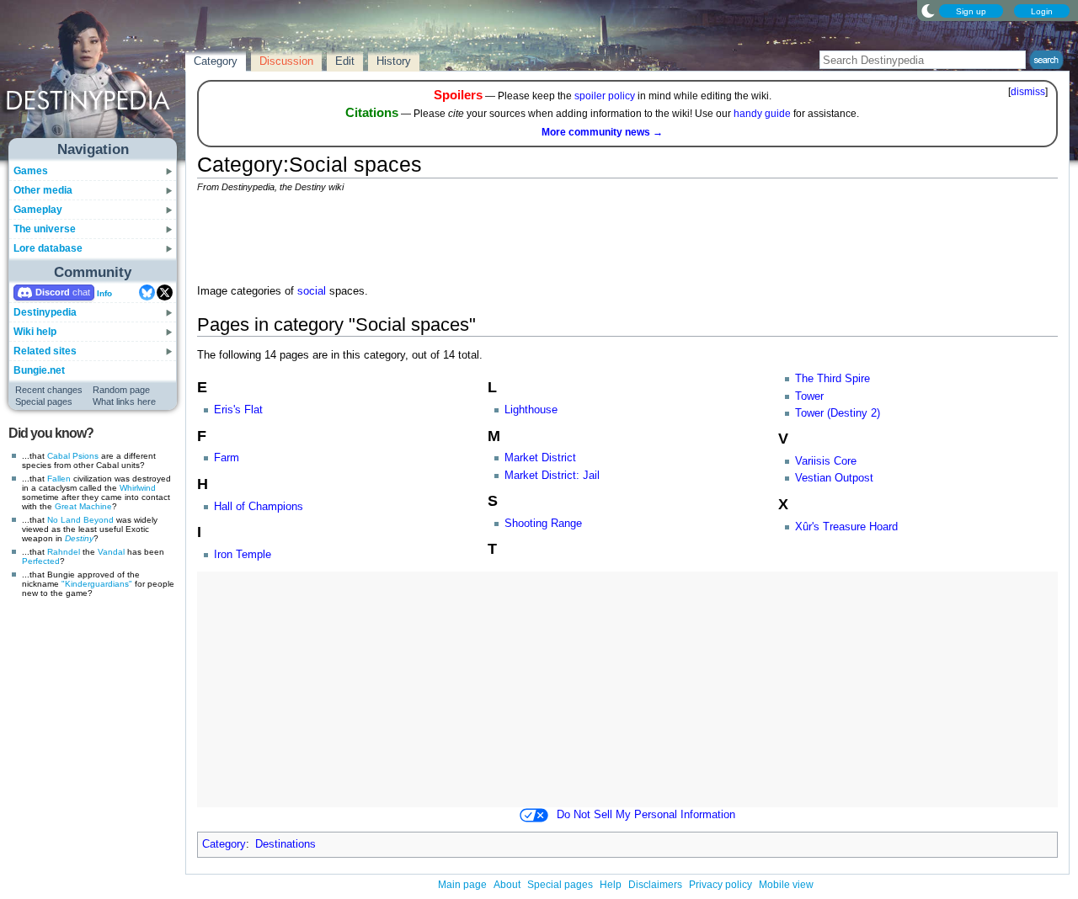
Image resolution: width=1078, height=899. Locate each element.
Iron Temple (242, 555)
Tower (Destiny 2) (837, 413)
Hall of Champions (258, 507)
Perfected (41, 561)
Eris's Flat (238, 410)
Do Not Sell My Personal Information (646, 815)
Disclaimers (655, 885)
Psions (85, 455)
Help (611, 885)
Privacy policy (720, 885)
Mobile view (786, 885)
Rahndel (63, 551)
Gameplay (37, 209)
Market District (540, 458)
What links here (124, 401)
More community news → (602, 132)
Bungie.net (39, 370)
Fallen (59, 478)
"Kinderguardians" (96, 583)
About (507, 885)
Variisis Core (826, 461)
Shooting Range (543, 523)
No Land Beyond (80, 519)
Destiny (79, 538)
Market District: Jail (552, 475)
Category (224, 844)
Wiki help (34, 332)
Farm (226, 458)
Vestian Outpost (834, 478)
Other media (42, 190)
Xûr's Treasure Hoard (846, 527)
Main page (462, 885)
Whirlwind (138, 487)
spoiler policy (604, 96)
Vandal (111, 551)
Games (30, 171)
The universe (44, 229)
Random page (121, 390)
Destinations (285, 844)
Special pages (43, 401)
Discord (52, 292)
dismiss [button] (1028, 92)
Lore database (48, 248)
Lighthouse (531, 410)
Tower (809, 396)
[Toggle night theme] (928, 10)
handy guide (762, 114)
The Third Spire (832, 379)
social (311, 291)
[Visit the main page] (93, 77)
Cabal (58, 455)
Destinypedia (45, 312)
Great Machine (83, 506)
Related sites (45, 351)
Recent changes (49, 390)
